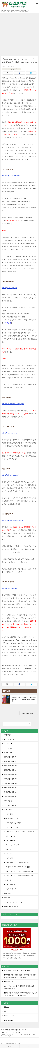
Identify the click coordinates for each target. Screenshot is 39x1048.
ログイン (6, 1007)
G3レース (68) (8, 752)
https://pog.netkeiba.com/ (11, 175)
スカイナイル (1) (10, 836)
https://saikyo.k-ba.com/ (10, 475)
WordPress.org (8, 1020)
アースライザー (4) (11, 840)
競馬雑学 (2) (7, 735)
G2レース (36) (8, 748)
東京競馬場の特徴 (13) (10, 774)
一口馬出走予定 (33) (11, 818)
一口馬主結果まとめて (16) (13, 823)
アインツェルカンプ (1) (12, 884)
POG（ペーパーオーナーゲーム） (11, 69)
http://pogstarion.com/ (9, 588)
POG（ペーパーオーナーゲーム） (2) (15, 902)
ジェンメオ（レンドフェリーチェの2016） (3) (19, 875)
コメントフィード (9, 1015)
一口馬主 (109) (8, 809)
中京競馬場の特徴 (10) (10, 783)
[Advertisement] (19, 33)
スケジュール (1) (9, 739)
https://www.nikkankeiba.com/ (12, 520)
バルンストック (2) (11, 849)
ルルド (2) (8, 880)
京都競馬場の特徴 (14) (10, 787)
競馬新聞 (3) (7, 893)
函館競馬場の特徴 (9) (10, 761)
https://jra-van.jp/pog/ (9, 288)
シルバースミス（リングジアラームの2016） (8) (19, 831)
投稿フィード (8, 1011)
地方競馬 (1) (7, 897)
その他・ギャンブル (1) (11, 906)
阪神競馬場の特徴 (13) (10, 792)
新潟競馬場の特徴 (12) (10, 765)
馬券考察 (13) (8, 801)
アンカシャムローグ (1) (12, 845)
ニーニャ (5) (9, 853)
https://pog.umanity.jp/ (9, 433)
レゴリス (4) (9, 858)
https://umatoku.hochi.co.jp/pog (13, 404)
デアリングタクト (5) (11, 827)
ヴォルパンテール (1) (11, 889)
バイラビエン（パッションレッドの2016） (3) (19, 871)
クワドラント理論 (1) (10, 805)
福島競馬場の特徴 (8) (10, 770)
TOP (13, 1030)
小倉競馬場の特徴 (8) (10, 796)
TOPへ (29, 1046)
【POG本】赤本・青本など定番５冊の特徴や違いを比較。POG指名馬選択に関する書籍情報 (23, 699)
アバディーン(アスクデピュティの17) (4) (17, 867)
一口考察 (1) (9, 814)
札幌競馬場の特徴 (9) (10, 757)
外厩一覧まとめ (8, 981)
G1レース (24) (8, 743)
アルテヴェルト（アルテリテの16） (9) (17, 862)
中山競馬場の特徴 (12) (10, 779)
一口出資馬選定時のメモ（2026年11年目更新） (18, 970)
